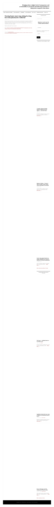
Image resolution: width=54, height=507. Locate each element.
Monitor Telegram (10, 6)
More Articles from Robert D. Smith (42, 268)
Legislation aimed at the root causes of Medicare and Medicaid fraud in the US (43, 415)
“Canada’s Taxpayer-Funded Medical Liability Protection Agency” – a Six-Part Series (42, 109)
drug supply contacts (11, 32)
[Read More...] (39, 115)
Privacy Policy (36, 502)
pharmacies (11, 33)
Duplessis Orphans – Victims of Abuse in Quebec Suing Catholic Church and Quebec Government (43, 184)
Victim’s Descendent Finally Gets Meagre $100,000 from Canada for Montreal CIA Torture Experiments (43, 259)
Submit (38, 37)
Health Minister (17, 32)
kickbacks (21, 32)
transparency (15, 33)
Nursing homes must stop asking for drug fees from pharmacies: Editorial (18, 16)
